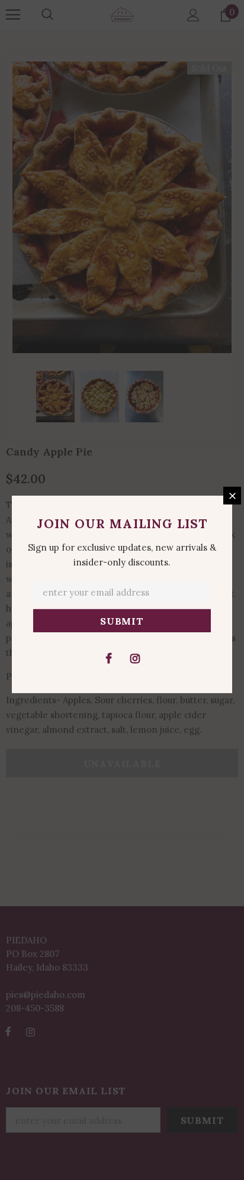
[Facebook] (108, 658)
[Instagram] (135, 658)
